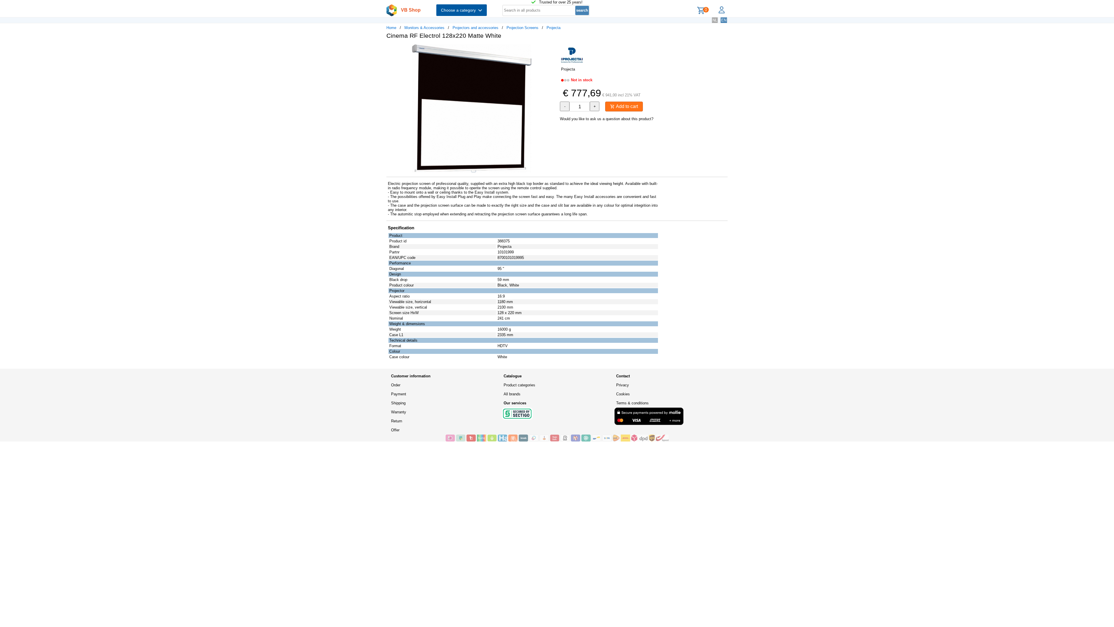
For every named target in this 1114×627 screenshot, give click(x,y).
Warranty (398, 412)
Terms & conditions (632, 403)
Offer (395, 430)
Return (396, 421)
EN (723, 20)
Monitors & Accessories (424, 28)
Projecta (553, 28)
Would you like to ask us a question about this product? (606, 119)
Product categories (519, 385)
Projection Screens (522, 28)
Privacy (622, 385)
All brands (512, 394)
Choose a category (459, 10)
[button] (551, 49)
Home (391, 28)
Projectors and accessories (475, 28)
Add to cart (626, 106)
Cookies (623, 394)
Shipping (398, 403)
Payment (398, 394)
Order (395, 385)
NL (714, 20)
